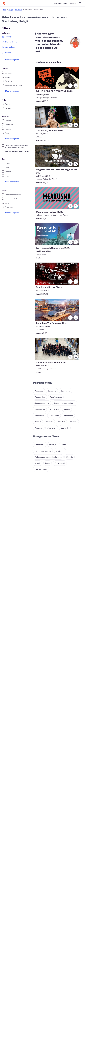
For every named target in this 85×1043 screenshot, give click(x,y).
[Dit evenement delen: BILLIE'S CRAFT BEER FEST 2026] (75, 85)
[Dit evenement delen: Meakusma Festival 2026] (75, 206)
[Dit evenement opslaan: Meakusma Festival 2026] (70, 206)
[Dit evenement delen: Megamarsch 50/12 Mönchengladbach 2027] (75, 164)
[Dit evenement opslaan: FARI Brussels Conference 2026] (70, 242)
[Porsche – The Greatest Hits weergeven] (57, 310)
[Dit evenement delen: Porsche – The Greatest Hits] (75, 317)
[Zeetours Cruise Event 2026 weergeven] (57, 349)
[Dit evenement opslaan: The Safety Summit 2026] (70, 125)
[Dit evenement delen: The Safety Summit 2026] (75, 125)
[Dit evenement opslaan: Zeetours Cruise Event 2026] (70, 357)
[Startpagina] (4, 3)
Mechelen (18, 9)
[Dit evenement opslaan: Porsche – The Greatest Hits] (70, 317)
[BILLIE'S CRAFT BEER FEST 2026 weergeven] (57, 78)
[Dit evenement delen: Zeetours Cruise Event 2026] (75, 357)
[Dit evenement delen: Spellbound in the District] (75, 281)
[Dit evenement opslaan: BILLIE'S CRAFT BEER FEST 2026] (70, 85)
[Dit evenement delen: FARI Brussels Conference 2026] (75, 242)
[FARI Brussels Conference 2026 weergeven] (57, 234)
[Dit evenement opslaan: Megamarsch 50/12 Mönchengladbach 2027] (70, 164)
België (11, 9)
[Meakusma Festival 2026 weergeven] (57, 198)
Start (4, 9)
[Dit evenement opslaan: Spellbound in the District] (70, 281)
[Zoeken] (50, 3)
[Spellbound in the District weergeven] (57, 273)
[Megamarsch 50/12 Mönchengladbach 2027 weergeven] (57, 156)
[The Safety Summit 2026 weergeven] (57, 117)
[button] (39, 390)
